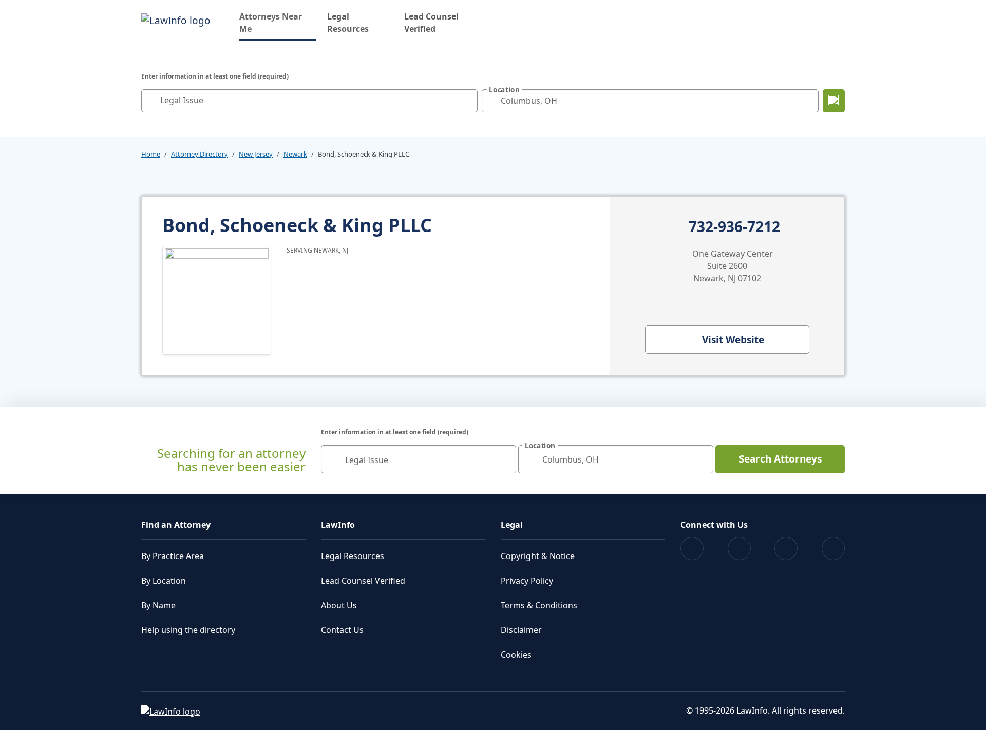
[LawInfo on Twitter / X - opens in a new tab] (739, 548)
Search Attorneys (780, 459)
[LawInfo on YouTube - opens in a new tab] (786, 548)
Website (733, 340)
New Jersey (256, 154)
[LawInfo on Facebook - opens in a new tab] (692, 548)
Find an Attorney (176, 524)
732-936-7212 (734, 227)
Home (150, 154)
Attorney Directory (199, 154)
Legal (512, 524)
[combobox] (309, 100)
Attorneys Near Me (277, 22)
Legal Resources (348, 22)
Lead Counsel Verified (431, 22)
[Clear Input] (467, 100)
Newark (295, 154)
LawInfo (338, 524)
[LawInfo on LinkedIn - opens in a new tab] (833, 548)
